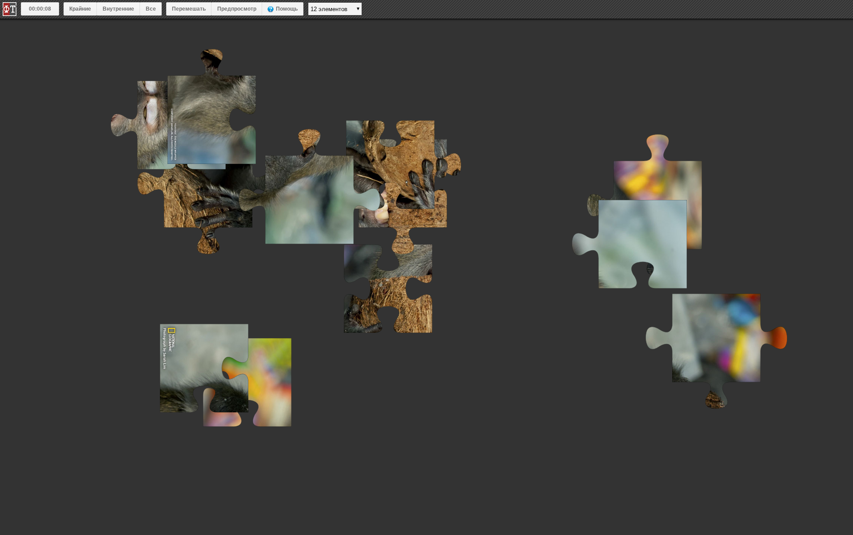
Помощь (287, 9)
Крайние (80, 9)
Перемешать (189, 9)
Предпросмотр (236, 9)
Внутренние (118, 9)
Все (151, 9)
